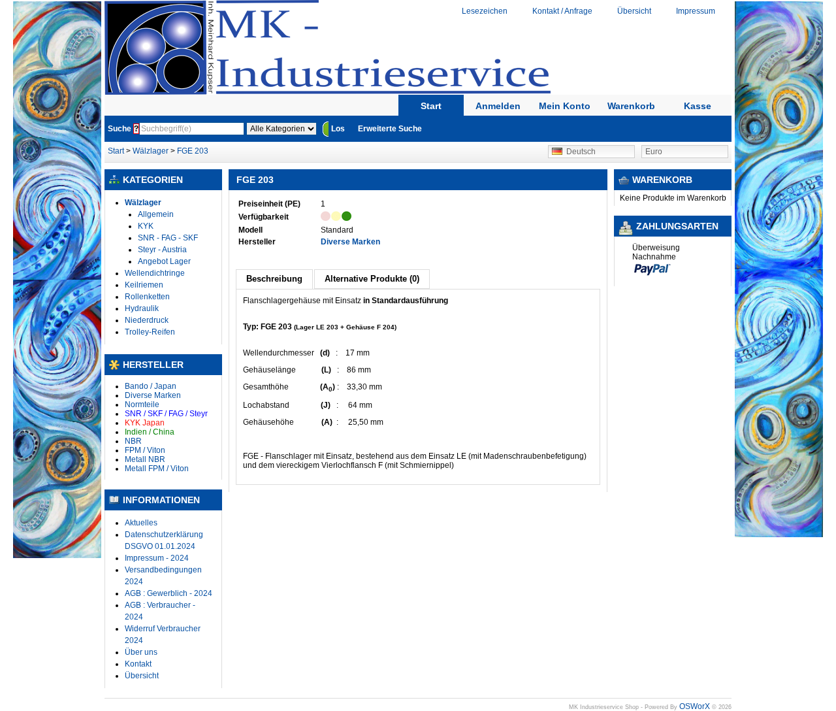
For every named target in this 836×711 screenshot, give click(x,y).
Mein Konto (564, 106)
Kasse (697, 106)
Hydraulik (142, 308)
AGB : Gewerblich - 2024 (168, 593)
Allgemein (156, 214)
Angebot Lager (164, 261)
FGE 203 (192, 151)
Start (431, 106)
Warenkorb (631, 106)
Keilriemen (144, 284)
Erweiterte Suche (390, 128)
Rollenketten (147, 296)
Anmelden (498, 106)
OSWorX (694, 706)
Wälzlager (151, 151)
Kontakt (138, 664)
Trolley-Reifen (150, 332)
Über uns (141, 652)
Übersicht (634, 11)
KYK (145, 226)
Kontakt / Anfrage (562, 11)
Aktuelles (141, 522)
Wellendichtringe (155, 273)
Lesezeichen (484, 11)
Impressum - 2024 (157, 558)
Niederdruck (147, 320)
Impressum (695, 11)
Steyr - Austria (162, 249)
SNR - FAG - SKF (168, 237)
